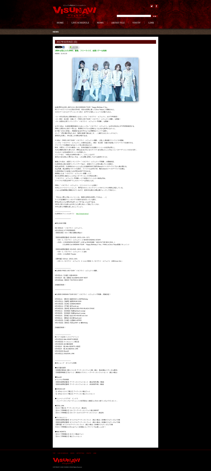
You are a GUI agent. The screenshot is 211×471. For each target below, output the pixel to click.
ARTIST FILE (118, 22)
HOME (60, 22)
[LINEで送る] (74, 47)
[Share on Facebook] (63, 47)
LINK (151, 22)
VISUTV (137, 22)
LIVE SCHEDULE (80, 22)
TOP (54, 453)
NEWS (100, 22)
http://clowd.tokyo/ (82, 214)
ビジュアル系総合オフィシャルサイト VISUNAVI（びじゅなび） (74, 12)
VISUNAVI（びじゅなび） (66, 461)
